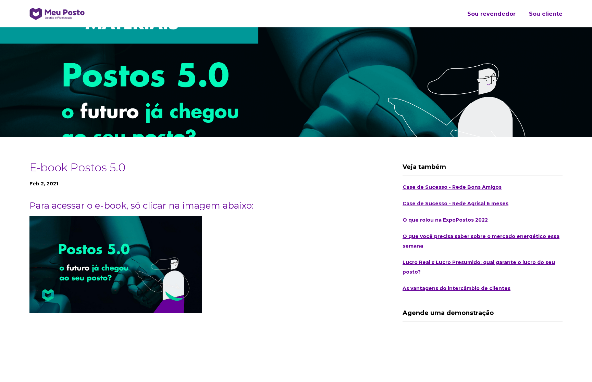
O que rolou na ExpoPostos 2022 (445, 220)
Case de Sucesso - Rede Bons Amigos (452, 187)
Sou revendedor (491, 14)
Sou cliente (546, 14)
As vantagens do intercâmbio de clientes (456, 288)
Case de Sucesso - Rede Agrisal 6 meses (455, 203)
